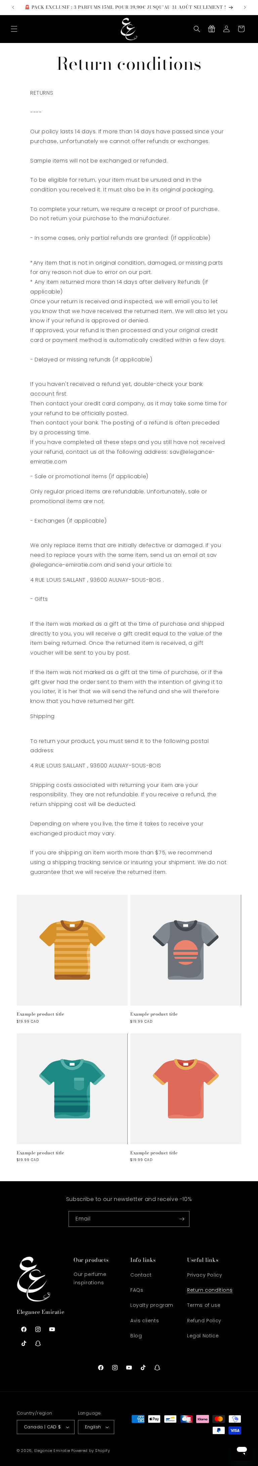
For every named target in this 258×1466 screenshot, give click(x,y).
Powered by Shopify (90, 1450)
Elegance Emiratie (52, 1450)
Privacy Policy (204, 1275)
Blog (136, 1335)
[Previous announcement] (13, 7)
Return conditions (209, 1290)
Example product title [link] (40, 1014)
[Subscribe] (181, 1219)
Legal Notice (203, 1335)
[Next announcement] (245, 7)
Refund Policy (204, 1320)
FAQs (136, 1290)
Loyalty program (151, 1305)
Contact (141, 1275)
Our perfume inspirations (90, 1278)
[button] (14, 28)
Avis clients (144, 1320)
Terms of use (203, 1305)
